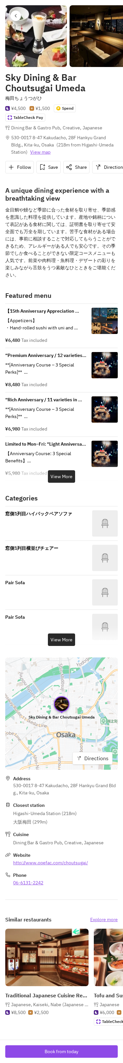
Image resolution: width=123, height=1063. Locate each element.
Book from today (61, 1051)
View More (61, 476)
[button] (15, 16)
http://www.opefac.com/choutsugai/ (50, 863)
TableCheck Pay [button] (28, 117)
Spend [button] (67, 108)
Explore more (104, 919)
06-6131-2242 (28, 883)
